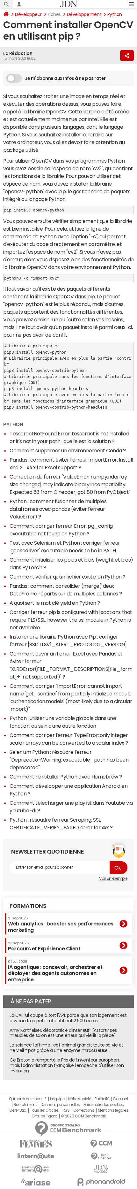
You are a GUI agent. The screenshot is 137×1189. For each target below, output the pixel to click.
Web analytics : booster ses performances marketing (60, 924)
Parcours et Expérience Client (44, 946)
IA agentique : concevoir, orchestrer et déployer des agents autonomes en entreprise (55, 971)
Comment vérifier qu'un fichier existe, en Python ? (68, 576)
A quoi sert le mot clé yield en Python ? (55, 602)
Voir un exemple (113, 878)
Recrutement (25, 1105)
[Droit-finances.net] (101, 1157)
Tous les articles (44, 1110)
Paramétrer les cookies (103, 1105)
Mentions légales (113, 1110)
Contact (120, 1099)
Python (114, 14)
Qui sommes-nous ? (28, 1099)
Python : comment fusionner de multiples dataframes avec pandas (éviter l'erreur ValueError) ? (58, 509)
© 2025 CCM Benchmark (83, 1116)
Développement (84, 14)
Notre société (79, 1099)
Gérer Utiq (17, 1110)
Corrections (83, 1110)
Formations (28, 906)
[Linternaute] (35, 1156)
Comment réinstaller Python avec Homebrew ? (66, 776)
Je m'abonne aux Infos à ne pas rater (65, 78)
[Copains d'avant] (35, 1169)
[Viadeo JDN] (101, 1169)
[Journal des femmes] (35, 1144)
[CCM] (101, 1144)
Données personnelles (60, 1105)
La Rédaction (17, 53)
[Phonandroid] (101, 1182)
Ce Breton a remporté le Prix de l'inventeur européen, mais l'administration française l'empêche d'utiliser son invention (67, 1065)
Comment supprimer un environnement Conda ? (68, 450)
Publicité (102, 1099)
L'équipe (57, 1099)
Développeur (28, 14)
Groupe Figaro (44, 1116)
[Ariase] (35, 1181)
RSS (66, 1110)
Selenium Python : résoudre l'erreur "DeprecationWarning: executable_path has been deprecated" (69, 759)
